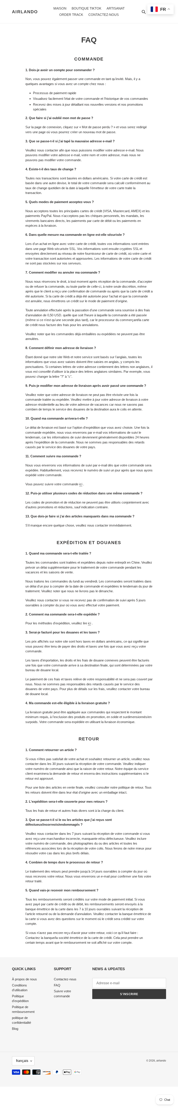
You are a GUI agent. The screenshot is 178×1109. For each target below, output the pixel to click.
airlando (25, 11)
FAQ (57, 985)
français (22, 1061)
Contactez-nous (65, 979)
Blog (15, 1028)
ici (80, 484)
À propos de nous (24, 979)
